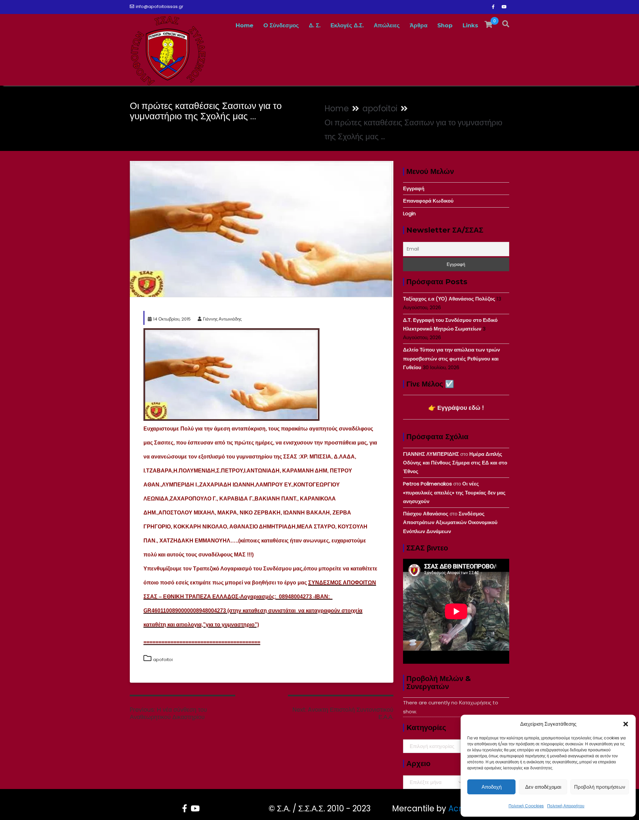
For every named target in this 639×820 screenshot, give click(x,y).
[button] (625, 724)
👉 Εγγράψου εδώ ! (456, 408)
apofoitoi (163, 659)
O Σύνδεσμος (281, 25)
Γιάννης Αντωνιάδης (222, 319)
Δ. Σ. (314, 25)
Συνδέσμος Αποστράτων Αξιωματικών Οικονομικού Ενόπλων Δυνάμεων (450, 522)
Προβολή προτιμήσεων (599, 786)
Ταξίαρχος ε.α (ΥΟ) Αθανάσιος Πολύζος (449, 298)
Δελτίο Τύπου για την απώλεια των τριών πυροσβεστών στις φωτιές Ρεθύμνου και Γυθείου (451, 358)
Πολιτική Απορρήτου (565, 806)
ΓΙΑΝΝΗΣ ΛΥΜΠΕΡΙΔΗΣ (431, 453)
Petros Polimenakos (427, 483)
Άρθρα (418, 25)
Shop (445, 25)
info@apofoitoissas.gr (159, 6)
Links (470, 25)
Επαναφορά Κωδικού (428, 200)
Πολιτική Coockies (526, 806)
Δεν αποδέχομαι (543, 786)
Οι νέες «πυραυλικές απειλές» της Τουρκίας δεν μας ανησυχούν (454, 492)
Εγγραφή (413, 188)
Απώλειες (387, 25)
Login (409, 213)
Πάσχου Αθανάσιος (425, 513)
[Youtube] (504, 7)
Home (244, 25)
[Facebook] (493, 7)
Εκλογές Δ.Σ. (347, 25)
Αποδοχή (492, 786)
